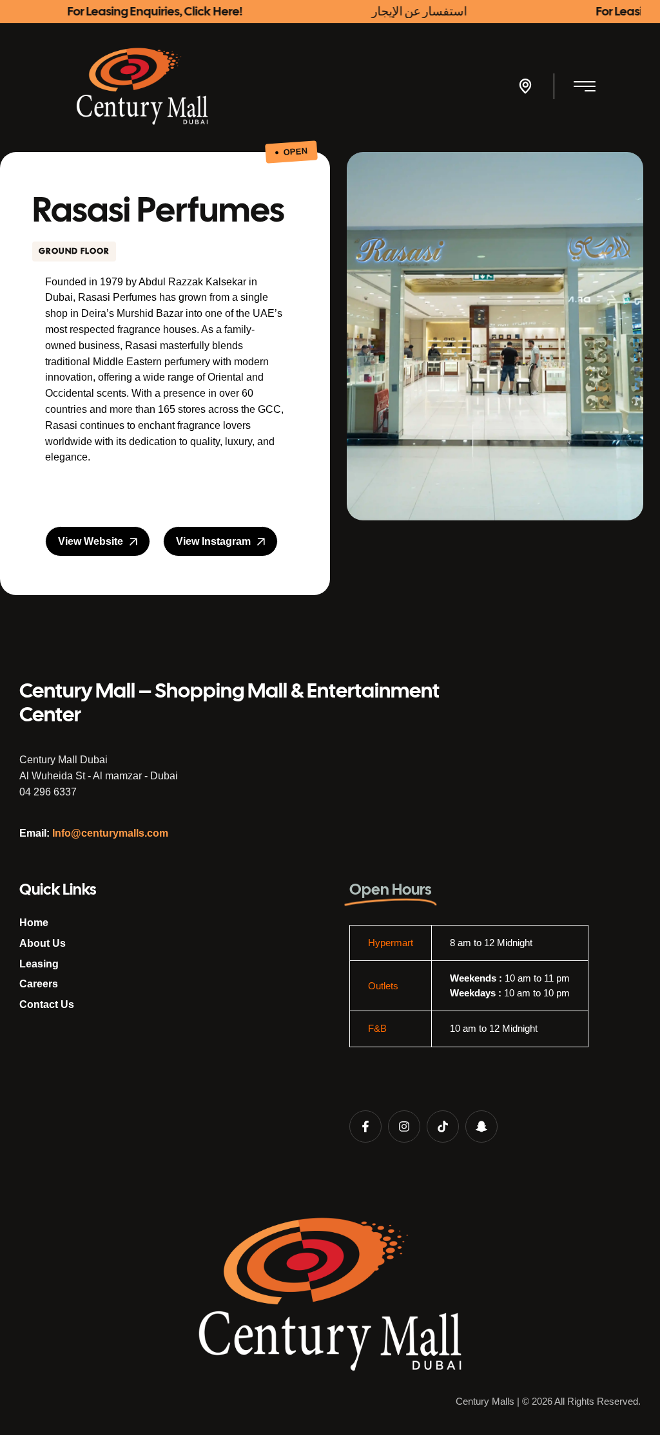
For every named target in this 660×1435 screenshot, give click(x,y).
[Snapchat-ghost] (481, 1126)
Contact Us (46, 1004)
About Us (42, 943)
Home (33, 922)
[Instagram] (404, 1126)
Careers (38, 983)
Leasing (39, 963)
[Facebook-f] (365, 1126)
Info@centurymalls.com (110, 833)
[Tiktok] (443, 1126)
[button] (525, 86)
